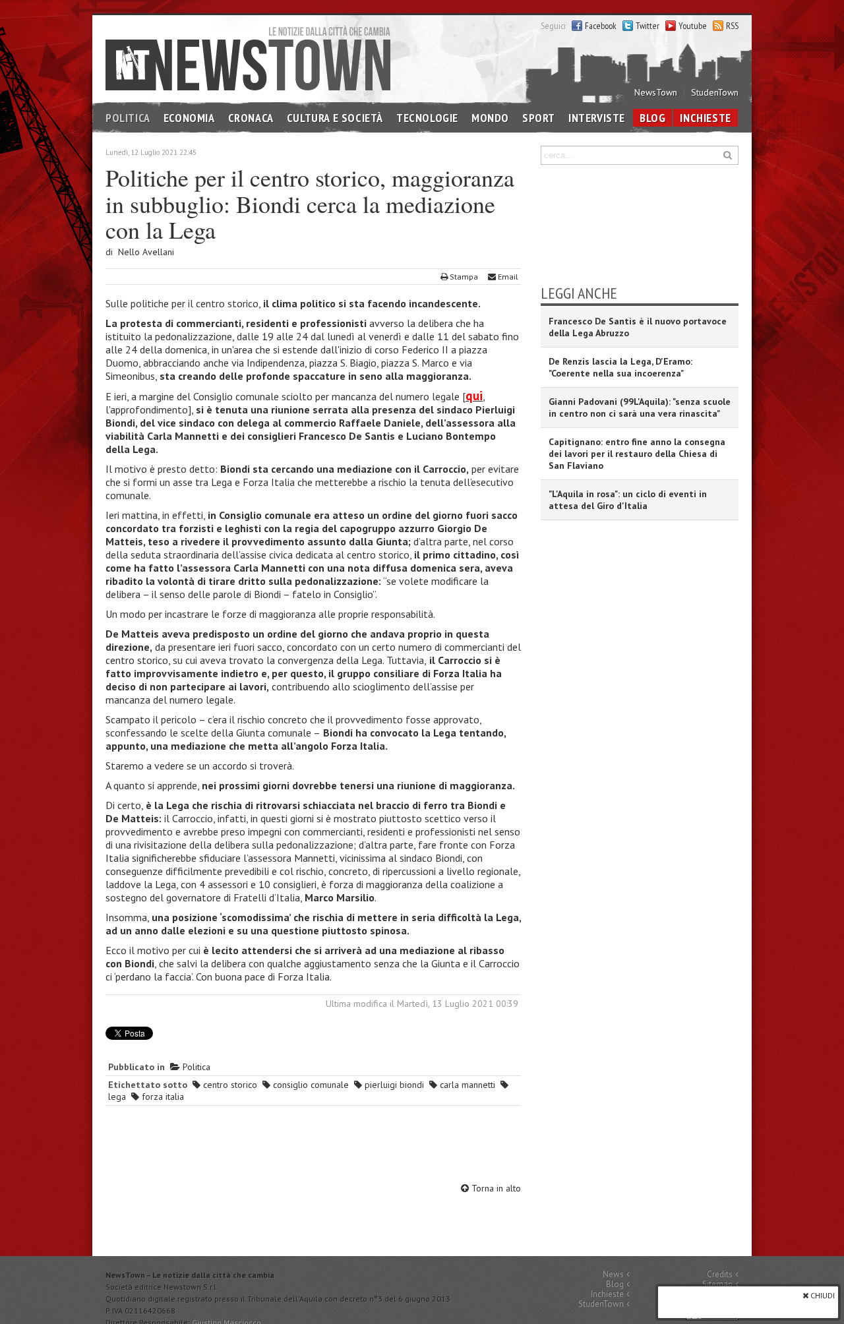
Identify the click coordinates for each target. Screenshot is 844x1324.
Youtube (692, 26)
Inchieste (705, 117)
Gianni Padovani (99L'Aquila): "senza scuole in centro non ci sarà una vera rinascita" (640, 407)
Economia (189, 117)
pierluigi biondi (393, 1085)
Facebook (601, 26)
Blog (652, 117)
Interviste (596, 117)
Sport (538, 117)
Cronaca (251, 117)
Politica (128, 117)
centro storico (228, 1085)
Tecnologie (427, 117)
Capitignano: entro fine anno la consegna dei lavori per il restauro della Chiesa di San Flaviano (637, 453)
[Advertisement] (313, 1146)
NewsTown (655, 92)
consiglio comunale (309, 1085)
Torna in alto (495, 1188)
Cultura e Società (335, 117)
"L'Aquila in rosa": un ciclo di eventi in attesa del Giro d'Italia (628, 500)
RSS (732, 26)
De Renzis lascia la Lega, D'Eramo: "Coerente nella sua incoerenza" (620, 367)
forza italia (161, 1096)
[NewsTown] (248, 57)
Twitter (647, 26)
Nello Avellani (146, 252)
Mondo (490, 117)
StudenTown (714, 92)
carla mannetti (466, 1085)
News (613, 1274)
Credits (720, 1274)
